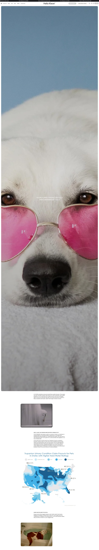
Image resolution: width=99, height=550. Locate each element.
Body (15, 3)
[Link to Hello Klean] (49, 3)
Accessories (23, 3)
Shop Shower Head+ (82, 3)
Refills (18, 3)
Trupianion (51, 440)
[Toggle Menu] (1, 3)
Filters (9, 3)
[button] (93, 3)
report (56, 434)
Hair (12, 3)
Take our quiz (72, 3)
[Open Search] (89, 3)
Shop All (5, 3)
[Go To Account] (91, 3)
